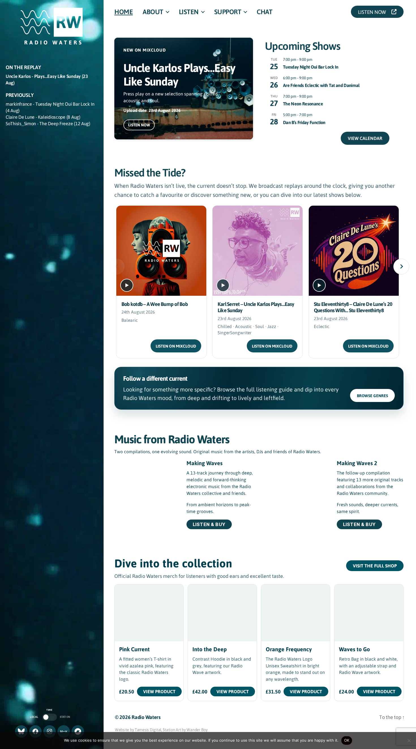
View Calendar (365, 138)
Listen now (139, 124)
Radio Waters (146, 717)
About (153, 12)
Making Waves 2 (357, 463)
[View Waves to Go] (368, 612)
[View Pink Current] (149, 612)
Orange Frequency (289, 649)
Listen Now (373, 11)
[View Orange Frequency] (295, 612)
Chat (264, 12)
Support (227, 12)
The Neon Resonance (303, 104)
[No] (409, 740)
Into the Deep (209, 649)
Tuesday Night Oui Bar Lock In (310, 67)
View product (159, 691)
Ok (346, 740)
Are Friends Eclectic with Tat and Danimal (321, 85)
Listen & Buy (209, 524)
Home (123, 12)
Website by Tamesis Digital (138, 729)
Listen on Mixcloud (176, 346)
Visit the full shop (375, 566)
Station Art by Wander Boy (185, 729)
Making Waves (204, 463)
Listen (189, 12)
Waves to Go (354, 649)
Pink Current (134, 649)
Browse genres (372, 395)
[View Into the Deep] (222, 612)
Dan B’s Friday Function (304, 122)
